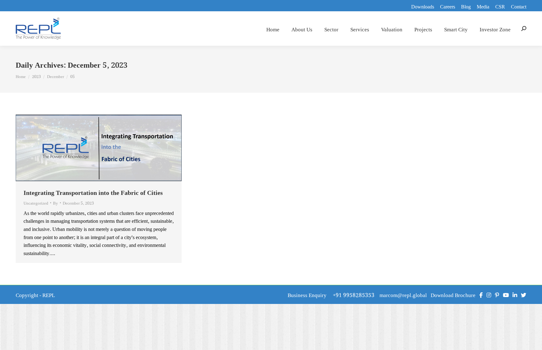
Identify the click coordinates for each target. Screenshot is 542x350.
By (55, 203)
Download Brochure (453, 295)
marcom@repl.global (403, 295)
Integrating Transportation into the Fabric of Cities (93, 192)
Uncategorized (36, 202)
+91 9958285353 (356, 295)
